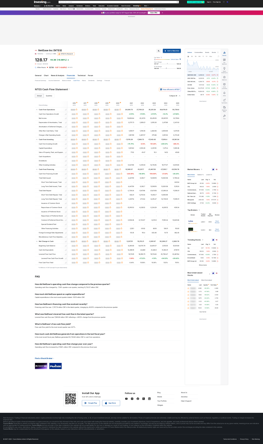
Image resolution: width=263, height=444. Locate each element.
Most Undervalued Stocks (194, 274)
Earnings (99, 80)
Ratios (84, 80)
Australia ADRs (89, 9)
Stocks (38, 9)
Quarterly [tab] (49, 96)
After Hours (63, 9)
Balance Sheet (66, 80)
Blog (158, 392)
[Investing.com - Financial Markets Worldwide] (42, 2)
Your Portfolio (162, 401)
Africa (126, 9)
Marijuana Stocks (134, 9)
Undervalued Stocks (160, 9)
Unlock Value (175, 59)
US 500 (189, 85)
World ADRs (80, 9)
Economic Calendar (113, 6)
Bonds (207, 52)
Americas (97, 9)
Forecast (107, 80)
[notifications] (224, 2)
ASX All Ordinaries (193, 81)
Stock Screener (125, 6)
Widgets (160, 405)
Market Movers (193, 169)
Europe (104, 9)
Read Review (217, 221)
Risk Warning (256, 439)
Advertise (184, 397)
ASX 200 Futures (192, 78)
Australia (55, 9)
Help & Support (186, 401)
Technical (81, 75)
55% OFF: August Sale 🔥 (195, 2)
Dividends (91, 80)
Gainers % (200, 174)
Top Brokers (192, 210)
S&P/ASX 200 (191, 75)
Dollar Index (191, 94)
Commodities (198, 52)
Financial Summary (40, 80)
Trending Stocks (194, 240)
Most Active (191, 174)
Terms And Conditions (230, 439)
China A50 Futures (193, 91)
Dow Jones (190, 88)
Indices (189, 52)
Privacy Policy (244, 439)
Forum (90, 75)
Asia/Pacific (119, 9)
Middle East (111, 9)
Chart (46, 75)
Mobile (159, 397)
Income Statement (54, 80)
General (38, 75)
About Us (184, 392)
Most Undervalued (193, 280)
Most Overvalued (206, 280)
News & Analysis (57, 75)
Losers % (209, 174)
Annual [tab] (39, 96)
